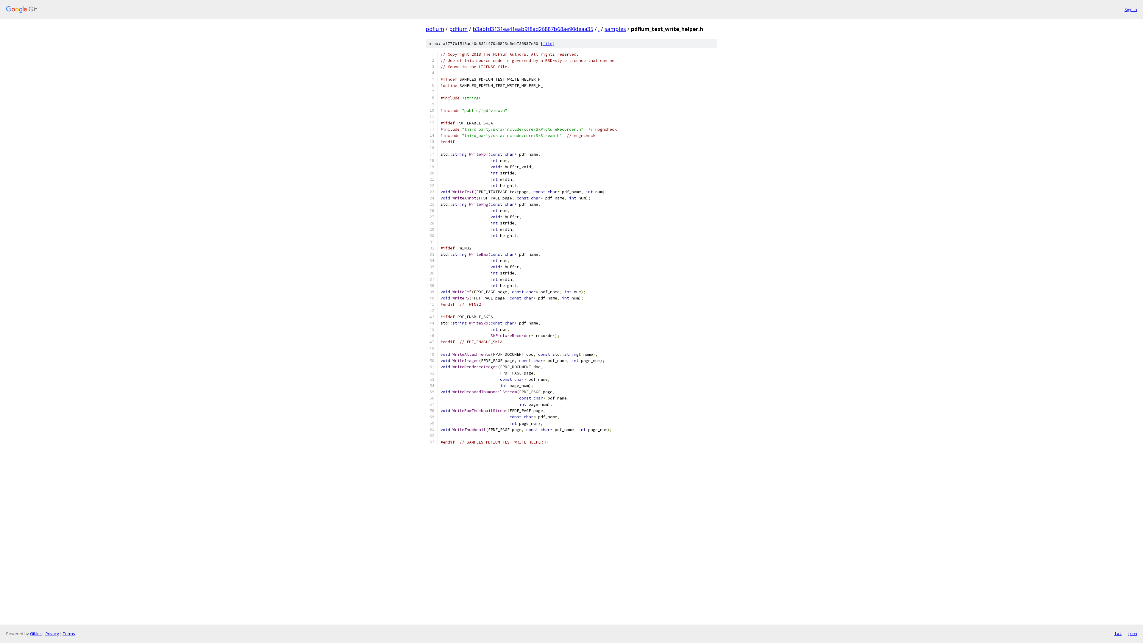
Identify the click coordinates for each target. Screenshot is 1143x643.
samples (615, 28)
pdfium (435, 28)
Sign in (1131, 9)
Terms (69, 633)
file (547, 43)
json (1132, 633)
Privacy (52, 633)
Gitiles (36, 633)
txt (1118, 633)
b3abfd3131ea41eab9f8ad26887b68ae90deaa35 (533, 28)
